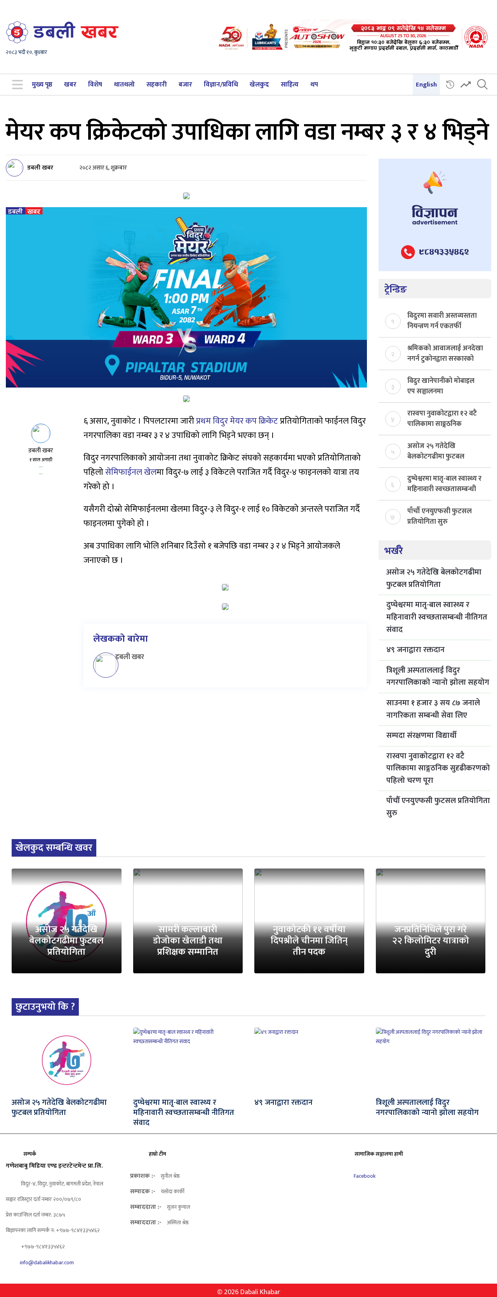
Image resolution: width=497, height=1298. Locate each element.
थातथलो (124, 84)
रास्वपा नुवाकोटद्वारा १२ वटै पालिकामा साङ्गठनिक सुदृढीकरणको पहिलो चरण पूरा (442, 418)
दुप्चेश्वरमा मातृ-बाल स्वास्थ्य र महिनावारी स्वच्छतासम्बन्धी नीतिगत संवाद (444, 483)
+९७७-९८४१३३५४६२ (42, 1246)
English (426, 84)
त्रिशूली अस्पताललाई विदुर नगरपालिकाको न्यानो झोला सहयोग (437, 676)
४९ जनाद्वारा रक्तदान (415, 649)
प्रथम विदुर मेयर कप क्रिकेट (237, 421)
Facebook (364, 1176)
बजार (185, 84)
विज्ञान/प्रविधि (221, 84)
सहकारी (156, 84)
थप (314, 84)
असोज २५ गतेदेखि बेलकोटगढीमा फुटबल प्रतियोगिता (435, 450)
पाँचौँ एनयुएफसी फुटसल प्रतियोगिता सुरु (439, 516)
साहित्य (290, 84)
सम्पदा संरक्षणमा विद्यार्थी (421, 735)
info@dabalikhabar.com (47, 1262)
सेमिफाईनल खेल (130, 472)
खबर (70, 84)
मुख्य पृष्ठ (42, 84)
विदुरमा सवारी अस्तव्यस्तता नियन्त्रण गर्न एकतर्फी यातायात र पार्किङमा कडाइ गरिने (442, 320)
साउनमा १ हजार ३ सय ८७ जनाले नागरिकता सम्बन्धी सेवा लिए (433, 709)
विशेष (95, 84)
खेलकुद (259, 84)
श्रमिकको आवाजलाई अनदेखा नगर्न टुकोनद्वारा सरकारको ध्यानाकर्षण (445, 353)
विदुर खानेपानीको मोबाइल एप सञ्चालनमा (440, 385)
